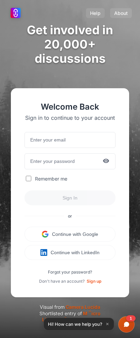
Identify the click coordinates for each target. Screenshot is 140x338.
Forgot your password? (70, 272)
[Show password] (106, 161)
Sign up (94, 281)
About (121, 13)
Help (95, 13)
